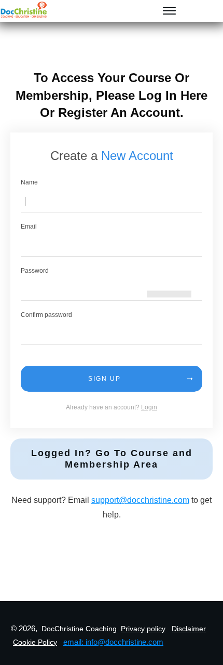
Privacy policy (143, 628)
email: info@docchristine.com (113, 641)
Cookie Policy (35, 642)
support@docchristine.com (140, 500)
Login (149, 407)
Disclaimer (189, 628)
